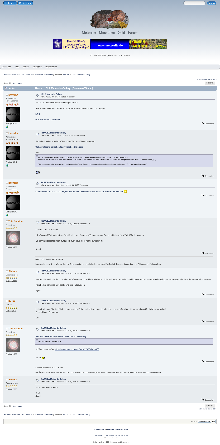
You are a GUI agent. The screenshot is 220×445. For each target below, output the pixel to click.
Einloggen (10, 3)
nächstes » (212, 79)
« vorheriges (202, 79)
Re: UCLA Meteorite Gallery (53, 133)
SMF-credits (99, 435)
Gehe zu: (194, 421)
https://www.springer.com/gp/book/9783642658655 (77, 349)
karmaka (13, 94)
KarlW (11, 301)
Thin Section (15, 221)
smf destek (114, 438)
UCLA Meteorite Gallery (51, 94)
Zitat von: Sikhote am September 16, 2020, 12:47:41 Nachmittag (61, 337)
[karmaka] (7, 127)
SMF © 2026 (109, 435)
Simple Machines (121, 435)
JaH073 (66, 75)
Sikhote (12, 271)
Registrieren (25, 3)
